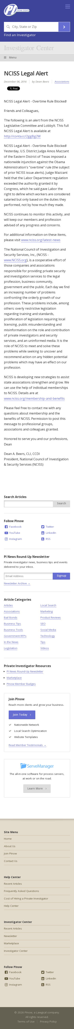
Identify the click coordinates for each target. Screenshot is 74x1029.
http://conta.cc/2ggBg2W (22, 136)
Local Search (48, 605)
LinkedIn (50, 533)
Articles (8, 605)
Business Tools (13, 629)
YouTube (14, 533)
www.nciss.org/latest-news (40, 240)
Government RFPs (15, 636)
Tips (42, 642)
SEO (43, 623)
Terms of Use (26, 1021)
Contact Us (10, 861)
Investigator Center (29, 47)
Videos (44, 648)
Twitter (49, 526)
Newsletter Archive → (17, 583)
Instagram (15, 539)
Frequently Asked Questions (21, 891)
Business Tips (12, 623)
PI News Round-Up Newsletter (25, 671)
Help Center (11, 906)
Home (8, 838)
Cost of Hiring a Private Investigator (26, 898)
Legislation (10, 648)
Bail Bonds (10, 617)
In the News (11, 642)
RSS (48, 539)
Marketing (46, 611)
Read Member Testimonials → (27, 745)
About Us (9, 846)
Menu (12, 57)
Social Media (48, 629)
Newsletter (10, 936)
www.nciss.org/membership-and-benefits (34, 398)
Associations (62, 81)
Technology (47, 636)
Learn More (35, 788)
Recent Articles (13, 883)
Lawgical (41, 1012)
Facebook (15, 526)
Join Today (20, 714)
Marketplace (14, 677)
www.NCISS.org (15, 260)
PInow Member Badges (21, 684)
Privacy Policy (48, 1021)
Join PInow (10, 853)
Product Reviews (50, 617)
